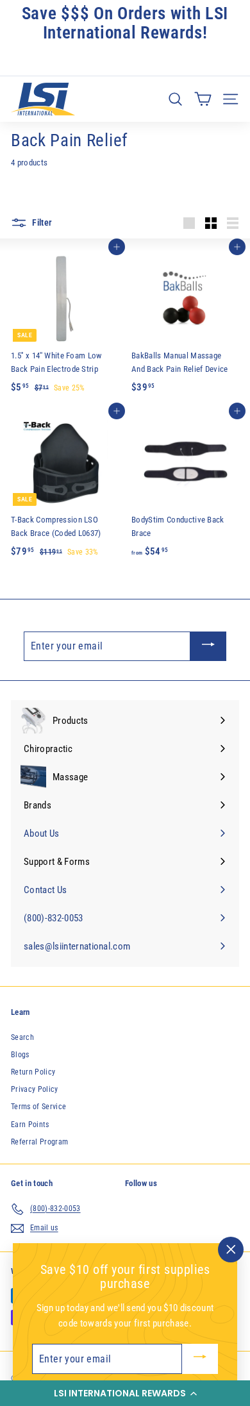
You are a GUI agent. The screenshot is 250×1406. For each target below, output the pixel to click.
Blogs (20, 1054)
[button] (125, 1393)
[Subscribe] (208, 646)
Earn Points (30, 1124)
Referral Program (39, 1141)
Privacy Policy (34, 1089)
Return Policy (33, 1071)
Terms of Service (38, 1106)
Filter (41, 222)
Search (22, 1037)
